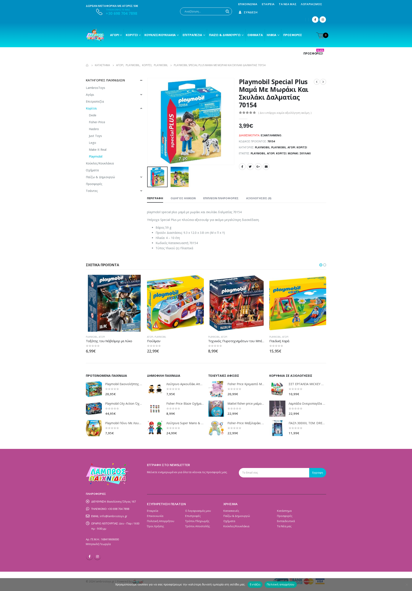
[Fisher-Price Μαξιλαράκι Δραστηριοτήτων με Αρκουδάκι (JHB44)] (216, 428)
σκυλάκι (305, 153)
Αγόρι (114, 35)
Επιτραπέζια (192, 35)
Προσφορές (292, 35)
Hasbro (94, 129)
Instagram (97, 556)
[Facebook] (315, 19)
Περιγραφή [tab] (155, 198)
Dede (92, 115)
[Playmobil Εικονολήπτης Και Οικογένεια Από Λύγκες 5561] (94, 389)
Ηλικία (271, 35)
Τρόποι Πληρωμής (197, 521)
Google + (258, 166)
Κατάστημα (284, 511)
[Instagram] (323, 19)
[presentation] (148, 121)
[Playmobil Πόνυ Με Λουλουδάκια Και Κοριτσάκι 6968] (94, 428)
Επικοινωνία (248, 4)
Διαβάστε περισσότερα (135, 282)
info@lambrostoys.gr (113, 516)
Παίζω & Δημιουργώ (225, 35)
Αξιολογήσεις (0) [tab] (258, 198)
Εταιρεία (268, 4)
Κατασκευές (231, 511)
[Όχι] (406, 584)
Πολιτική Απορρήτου (160, 521)
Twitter (250, 166)
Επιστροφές (193, 516)
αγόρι (271, 153)
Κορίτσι (132, 35)
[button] (321, 264)
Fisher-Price (97, 122)
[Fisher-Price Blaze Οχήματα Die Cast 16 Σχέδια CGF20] (155, 409)
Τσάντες (92, 191)
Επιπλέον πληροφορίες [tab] (221, 198)
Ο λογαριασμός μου (198, 511)
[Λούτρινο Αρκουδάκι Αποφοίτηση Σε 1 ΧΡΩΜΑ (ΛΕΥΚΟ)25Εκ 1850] (155, 389)
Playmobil (262, 147)
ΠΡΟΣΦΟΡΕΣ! (313, 53)
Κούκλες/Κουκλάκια (160, 35)
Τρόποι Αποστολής (197, 526)
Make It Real (97, 149)
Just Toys (95, 136)
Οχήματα (255, 35)
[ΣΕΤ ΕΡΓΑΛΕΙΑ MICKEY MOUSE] (277, 389)
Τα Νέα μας (288, 4)
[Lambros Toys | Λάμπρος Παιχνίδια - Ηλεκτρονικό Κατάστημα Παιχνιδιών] (95, 35)
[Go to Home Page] (87, 65)
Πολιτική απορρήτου (281, 584)
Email (266, 166)
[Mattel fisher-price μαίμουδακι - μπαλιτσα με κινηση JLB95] (216, 409)
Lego (92, 143)
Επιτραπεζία (95, 101)
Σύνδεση (251, 12)
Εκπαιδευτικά (286, 521)
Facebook (242, 166)
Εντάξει (255, 584)
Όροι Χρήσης (155, 526)
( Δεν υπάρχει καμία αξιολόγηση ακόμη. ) (284, 113)
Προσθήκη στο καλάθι (197, 282)
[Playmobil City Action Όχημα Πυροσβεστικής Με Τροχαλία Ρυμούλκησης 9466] (94, 409)
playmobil (258, 153)
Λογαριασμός (311, 4)
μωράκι (293, 153)
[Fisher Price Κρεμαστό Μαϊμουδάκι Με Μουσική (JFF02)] (216, 389)
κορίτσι (281, 153)
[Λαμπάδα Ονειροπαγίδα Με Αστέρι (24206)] (277, 409)
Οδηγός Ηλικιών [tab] (183, 198)
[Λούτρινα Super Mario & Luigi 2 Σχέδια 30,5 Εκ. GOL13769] (155, 428)
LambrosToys (95, 88)
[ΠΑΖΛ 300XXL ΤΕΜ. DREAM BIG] (277, 428)
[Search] (227, 11)
